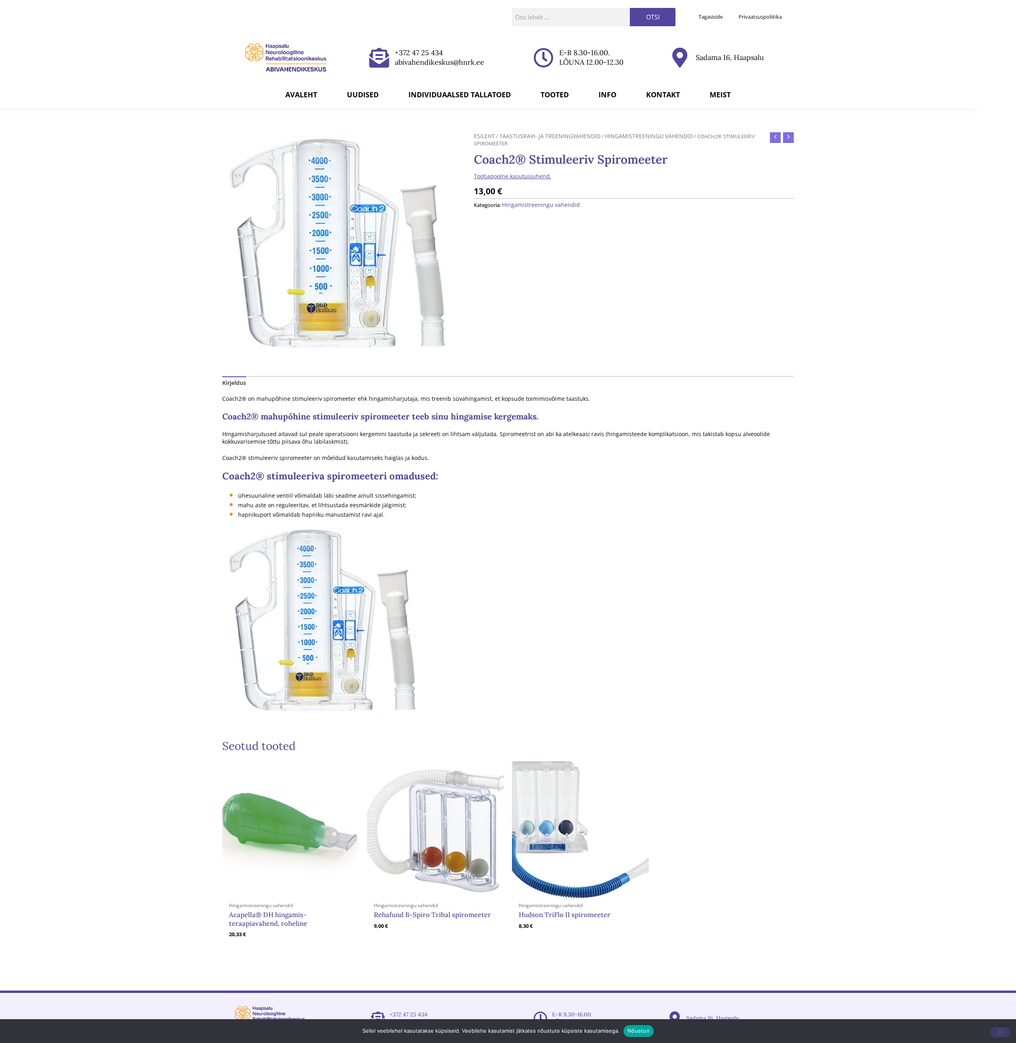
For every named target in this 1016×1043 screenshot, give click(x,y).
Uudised (363, 94)
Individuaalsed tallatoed (459, 94)
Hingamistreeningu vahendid (649, 136)
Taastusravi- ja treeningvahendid (549, 136)
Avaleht (301, 94)
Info (607, 94)
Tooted (555, 94)
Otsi (653, 17)
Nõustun (638, 1031)
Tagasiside (710, 16)
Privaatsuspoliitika (760, 16)
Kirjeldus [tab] (234, 382)
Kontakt (663, 94)
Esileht (484, 136)
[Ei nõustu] (1000, 1032)
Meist (720, 94)
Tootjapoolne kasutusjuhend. (512, 176)
